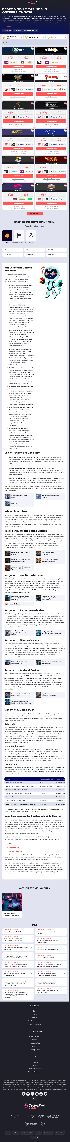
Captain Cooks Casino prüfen (18, 124)
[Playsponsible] (30, 1116)
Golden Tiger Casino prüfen (51, 179)
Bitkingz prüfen (51, 69)
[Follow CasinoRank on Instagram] (28, 1094)
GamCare (11, 843)
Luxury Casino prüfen (51, 124)
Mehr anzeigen (33, 213)
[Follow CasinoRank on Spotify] (41, 1094)
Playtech (35, 1040)
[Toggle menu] (3, 2)
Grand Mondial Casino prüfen (18, 151)
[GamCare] (31, 1124)
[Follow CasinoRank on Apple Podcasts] (45, 1094)
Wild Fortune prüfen (18, 206)
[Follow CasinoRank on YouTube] (37, 1094)
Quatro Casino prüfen (51, 151)
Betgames (34, 1046)
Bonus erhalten (18, 66)
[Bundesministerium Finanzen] (16, 1116)
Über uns (34, 1062)
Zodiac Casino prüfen (51, 206)
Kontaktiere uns (34, 1065)
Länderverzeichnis (34, 1021)
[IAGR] (41, 1116)
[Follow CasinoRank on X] (32, 1094)
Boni (34, 1011)
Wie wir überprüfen (34, 1072)
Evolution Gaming (35, 1036)
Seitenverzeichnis (35, 1024)
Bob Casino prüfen (18, 179)
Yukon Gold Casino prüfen (18, 97)
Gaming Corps (35, 1050)
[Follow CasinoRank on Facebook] (24, 1094)
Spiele (35, 1014)
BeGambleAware (14, 847)
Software (35, 1018)
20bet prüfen (18, 69)
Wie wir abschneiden (35, 1069)
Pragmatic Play (35, 1043)
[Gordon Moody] (53, 1116)
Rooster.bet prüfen (51, 97)
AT (33, 1098)
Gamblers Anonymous (15, 851)
